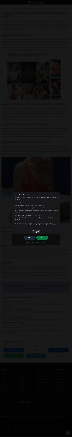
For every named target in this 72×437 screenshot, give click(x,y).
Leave (29, 238)
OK (42, 238)
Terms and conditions (39, 242)
